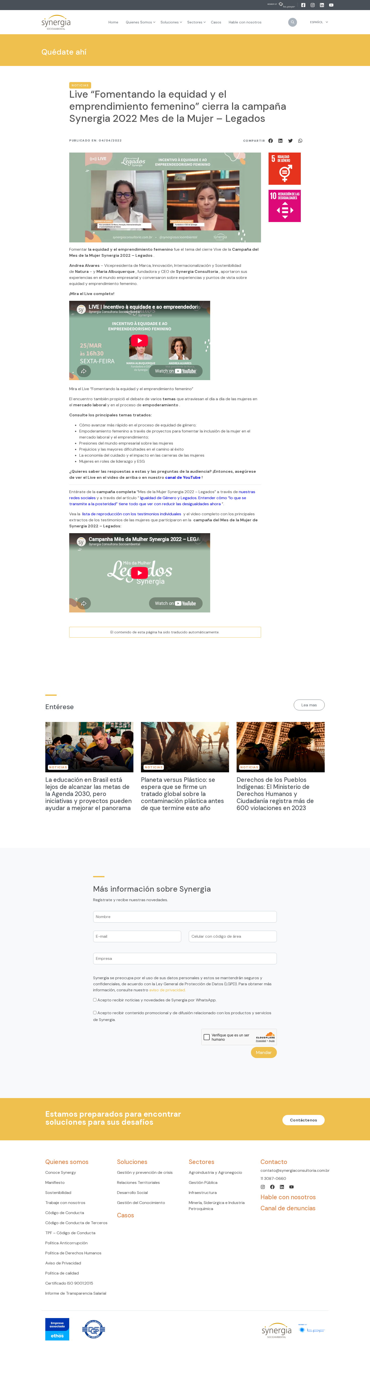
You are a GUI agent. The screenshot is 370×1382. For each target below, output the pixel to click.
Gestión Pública (203, 1182)
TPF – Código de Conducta (70, 1232)
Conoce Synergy (60, 1172)
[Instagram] (313, 5)
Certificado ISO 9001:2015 (69, 1283)
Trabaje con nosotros (65, 1202)
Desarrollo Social (132, 1192)
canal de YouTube (183, 477)
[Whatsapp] (300, 140)
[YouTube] (331, 5)
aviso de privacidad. (167, 990)
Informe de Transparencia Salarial (75, 1293)
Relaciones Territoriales (138, 1182)
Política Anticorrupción (66, 1243)
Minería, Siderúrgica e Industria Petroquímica (217, 1205)
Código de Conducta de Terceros (76, 1222)
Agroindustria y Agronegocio (215, 1172)
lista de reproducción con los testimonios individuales (132, 514)
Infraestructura (203, 1192)
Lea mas (309, 705)
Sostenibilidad (58, 1192)
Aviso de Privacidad (63, 1263)
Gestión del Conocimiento (141, 1202)
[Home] (56, 22)
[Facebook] (303, 5)
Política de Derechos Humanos (73, 1253)
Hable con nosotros (288, 1197)
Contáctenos (303, 1120)
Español (316, 22)
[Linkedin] (322, 5)
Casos (125, 1215)
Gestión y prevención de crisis (145, 1172)
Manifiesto (55, 1182)
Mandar (264, 1052)
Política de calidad (62, 1273)
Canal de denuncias (288, 1208)
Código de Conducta (64, 1212)
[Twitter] (291, 140)
